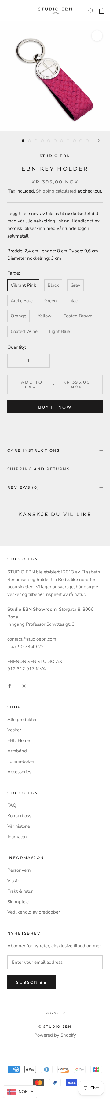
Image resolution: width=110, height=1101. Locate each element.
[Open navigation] (9, 10)
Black (53, 285)
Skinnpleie (18, 902)
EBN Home (18, 740)
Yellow (45, 316)
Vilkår (13, 881)
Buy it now (55, 407)
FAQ (11, 805)
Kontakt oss (19, 816)
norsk (52, 1013)
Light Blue (59, 331)
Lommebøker (20, 761)
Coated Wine (24, 331)
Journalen (17, 837)
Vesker (14, 730)
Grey (75, 285)
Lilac (73, 301)
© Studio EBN (55, 1026)
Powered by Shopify (55, 1035)
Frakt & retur (20, 891)
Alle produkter (22, 719)
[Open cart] (102, 11)
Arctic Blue (22, 301)
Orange (18, 316)
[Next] (99, 140)
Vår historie (18, 826)
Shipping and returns (38, 469)
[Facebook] (9, 685)
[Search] (91, 10)
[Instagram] (24, 685)
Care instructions (33, 450)
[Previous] (12, 140)
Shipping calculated (56, 191)
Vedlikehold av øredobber (33, 912)
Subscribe (31, 982)
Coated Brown (78, 316)
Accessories (19, 772)
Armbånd (17, 751)
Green (50, 301)
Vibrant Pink (23, 285)
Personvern (19, 870)
